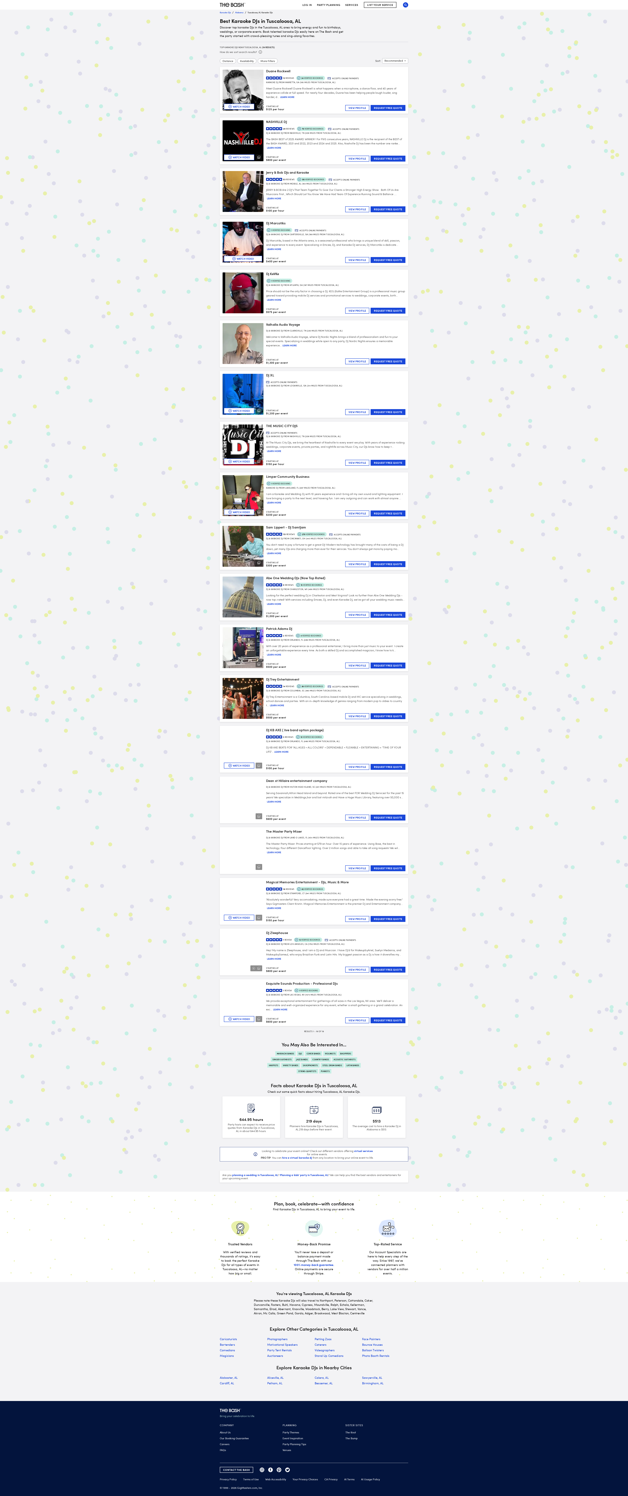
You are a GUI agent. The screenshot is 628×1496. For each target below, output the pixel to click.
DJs (300, 1053)
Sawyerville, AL (372, 1378)
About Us (225, 1432)
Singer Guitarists (282, 1059)
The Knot (350, 1432)
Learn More (287, 97)
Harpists (273, 1065)
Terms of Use (251, 1479)
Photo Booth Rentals (375, 1356)
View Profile (357, 108)
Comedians (227, 1350)
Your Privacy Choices (305, 1479)
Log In (307, 5)
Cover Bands (313, 1053)
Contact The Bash (236, 1470)
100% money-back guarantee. (314, 1265)
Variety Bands (290, 1065)
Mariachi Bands (285, 1053)
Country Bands (320, 1059)
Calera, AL (322, 1378)
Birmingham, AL (373, 1383)
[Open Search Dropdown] (405, 5)
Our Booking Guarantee (234, 1438)
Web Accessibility (275, 1479)
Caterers (320, 1345)
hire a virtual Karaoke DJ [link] (297, 1157)
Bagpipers (345, 1053)
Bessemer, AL (324, 1383)
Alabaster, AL (229, 1378)
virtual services (363, 1151)
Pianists (325, 1071)
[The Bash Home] (232, 5)
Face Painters (371, 1339)
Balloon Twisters (373, 1350)
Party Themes (291, 1432)
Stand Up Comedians (329, 1356)
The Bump (351, 1438)
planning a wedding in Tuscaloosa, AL (255, 1175)
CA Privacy (331, 1479)
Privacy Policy (228, 1479)
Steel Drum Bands (332, 1065)
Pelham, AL (274, 1383)
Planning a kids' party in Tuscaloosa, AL (304, 1175)
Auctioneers (275, 1356)
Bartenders (227, 1345)
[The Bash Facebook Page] (270, 1470)
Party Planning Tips (294, 1444)
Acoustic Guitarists (345, 1059)
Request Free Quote (388, 108)
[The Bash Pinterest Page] (279, 1470)
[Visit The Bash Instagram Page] (262, 1470)
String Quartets (307, 1071)
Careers (224, 1444)
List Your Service (380, 5)
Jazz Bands (302, 1059)
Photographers (277, 1339)
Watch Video (241, 106)
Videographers (325, 1350)
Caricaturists (228, 1339)
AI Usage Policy (370, 1479)
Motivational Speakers (282, 1345)
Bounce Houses (372, 1345)
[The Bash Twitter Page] (287, 1470)
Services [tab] (351, 5)
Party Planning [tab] (328, 5)
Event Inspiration (293, 1438)
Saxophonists (310, 1065)
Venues (287, 1450)
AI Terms (349, 1479)
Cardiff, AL (227, 1383)
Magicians (227, 1356)
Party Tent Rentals (279, 1350)
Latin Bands (353, 1065)
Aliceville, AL (275, 1378)
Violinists (330, 1053)
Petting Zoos (323, 1339)
